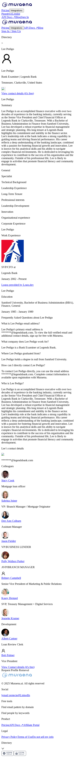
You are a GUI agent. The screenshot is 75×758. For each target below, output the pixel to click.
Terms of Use (24, 736)
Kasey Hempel (9, 598)
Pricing (5, 10)
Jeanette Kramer (10, 618)
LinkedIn (25, 695)
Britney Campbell (11, 577)
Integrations (16, 10)
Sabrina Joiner (9, 500)
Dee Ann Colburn (11, 520)
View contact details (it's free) (17, 93)
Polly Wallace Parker (12, 561)
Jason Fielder (8, 541)
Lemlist (16, 13)
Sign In (25, 17)
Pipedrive (6, 13)
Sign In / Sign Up (11, 31)
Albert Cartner (9, 638)
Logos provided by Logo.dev (17, 284)
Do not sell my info (43, 736)
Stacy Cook (7, 480)
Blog (18, 17)
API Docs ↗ (8, 17)
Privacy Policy (9, 736)
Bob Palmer (7, 655)
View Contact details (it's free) (18, 667)
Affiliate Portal (31, 725)
